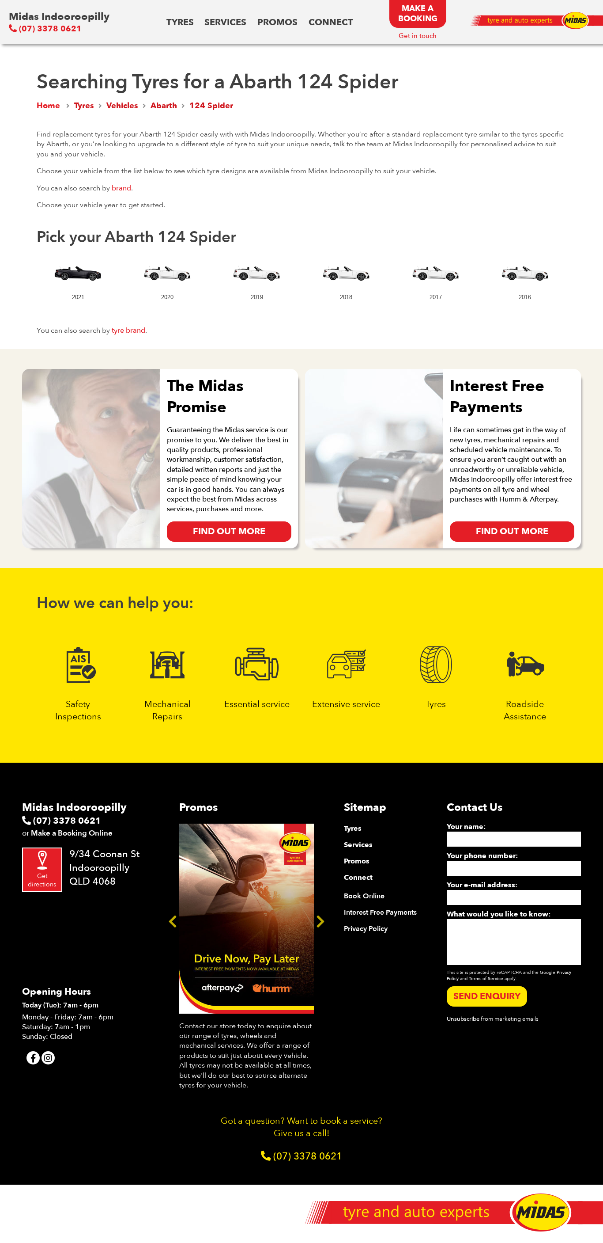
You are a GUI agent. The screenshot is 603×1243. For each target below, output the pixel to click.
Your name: (466, 827)
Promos (277, 22)
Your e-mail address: (482, 885)
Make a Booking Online (72, 833)
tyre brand (128, 330)
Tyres (180, 22)
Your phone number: (482, 856)
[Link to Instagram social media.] (48, 1057)
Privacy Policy (366, 929)
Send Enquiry (486, 996)
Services (225, 22)
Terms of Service (486, 979)
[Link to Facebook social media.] (33, 1057)
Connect (331, 22)
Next (320, 918)
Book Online (364, 896)
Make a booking (417, 13)
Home (48, 105)
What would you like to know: (498, 914)
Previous (172, 918)
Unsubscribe (463, 1019)
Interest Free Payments (380, 912)
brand (121, 188)
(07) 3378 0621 (49, 28)
